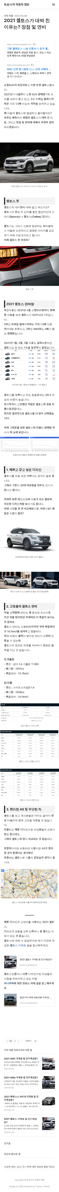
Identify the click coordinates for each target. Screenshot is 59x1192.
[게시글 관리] (18, 1041)
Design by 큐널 (16, 1186)
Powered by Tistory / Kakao (36, 1186)
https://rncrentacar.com (18, 65)
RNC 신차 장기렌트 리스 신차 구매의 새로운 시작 (29, 69)
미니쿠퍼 (9, 983)
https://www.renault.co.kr (19, 44)
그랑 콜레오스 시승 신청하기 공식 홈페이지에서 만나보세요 (28, 48)
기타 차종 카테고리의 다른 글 (18, 1050)
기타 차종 (8, 15)
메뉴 (53, 4)
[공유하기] (15, 1041)
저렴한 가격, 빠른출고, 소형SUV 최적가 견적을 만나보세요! (29, 75)
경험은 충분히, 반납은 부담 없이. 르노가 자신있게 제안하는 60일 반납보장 (29, 54)
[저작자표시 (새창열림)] (35, 1041)
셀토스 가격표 (18, 945)
